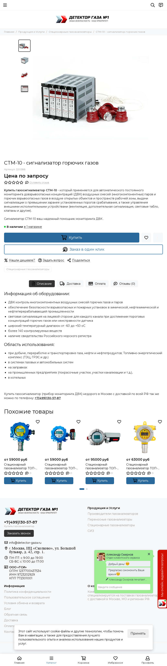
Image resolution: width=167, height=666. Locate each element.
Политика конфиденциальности (27, 592)
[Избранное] (146, 237)
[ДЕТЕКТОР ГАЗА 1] (83, 19)
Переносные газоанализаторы (110, 519)
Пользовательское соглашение (27, 597)
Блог (7, 609)
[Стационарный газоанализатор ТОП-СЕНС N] (144, 437)
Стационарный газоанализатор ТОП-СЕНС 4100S (19, 466)
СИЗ (91, 531)
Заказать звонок (19, 533)
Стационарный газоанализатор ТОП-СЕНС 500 (101, 466)
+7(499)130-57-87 (48, 398)
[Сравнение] (158, 237)
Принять (138, 633)
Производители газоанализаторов (113, 514)
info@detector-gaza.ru (25, 543)
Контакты (11, 632)
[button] (34, 97)
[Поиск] (153, 5)
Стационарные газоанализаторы (70, 31)
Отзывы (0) (127, 284)
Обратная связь (15, 614)
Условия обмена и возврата (24, 603)
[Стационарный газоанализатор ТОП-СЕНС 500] (104, 437)
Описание (44, 284)
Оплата (100, 284)
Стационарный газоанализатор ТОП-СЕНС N (142, 466)
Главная (9, 31)
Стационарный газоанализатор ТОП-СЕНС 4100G (60, 466)
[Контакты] (161, 5)
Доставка (73, 284)
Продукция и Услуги (31, 31)
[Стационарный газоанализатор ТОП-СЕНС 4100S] (22, 437)
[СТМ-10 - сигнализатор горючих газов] (91, 98)
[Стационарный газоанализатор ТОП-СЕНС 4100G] (63, 437)
